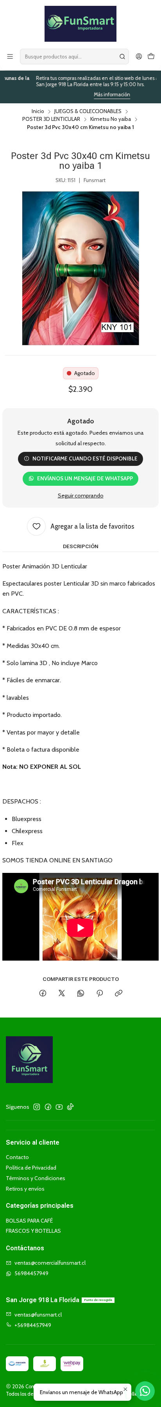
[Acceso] (139, 56)
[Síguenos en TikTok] (70, 1107)
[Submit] (122, 56)
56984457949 (31, 1273)
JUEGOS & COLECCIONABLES (88, 111)
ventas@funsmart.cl (38, 1314)
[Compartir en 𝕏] (61, 994)
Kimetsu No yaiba (110, 119)
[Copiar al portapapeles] (118, 994)
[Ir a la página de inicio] (80, 24)
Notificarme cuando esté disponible (85, 458)
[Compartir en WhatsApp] (80, 994)
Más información (93, 94)
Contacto (17, 1157)
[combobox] (74, 56)
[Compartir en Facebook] (42, 994)
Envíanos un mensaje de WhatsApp (85, 478)
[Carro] (151, 56)
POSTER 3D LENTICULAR (51, 119)
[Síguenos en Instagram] (37, 1107)
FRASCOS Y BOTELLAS (33, 1230)
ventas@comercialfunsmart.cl (50, 1262)
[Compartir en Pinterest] (99, 994)
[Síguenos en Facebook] (48, 1107)
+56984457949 (32, 1325)
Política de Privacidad (31, 1167)
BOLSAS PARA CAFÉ (29, 1220)
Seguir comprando (81, 495)
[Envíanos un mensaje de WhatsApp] (145, 1391)
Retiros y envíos (25, 1188)
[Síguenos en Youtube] (59, 1107)
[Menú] (10, 56)
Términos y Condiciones (35, 1178)
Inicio (38, 111)
